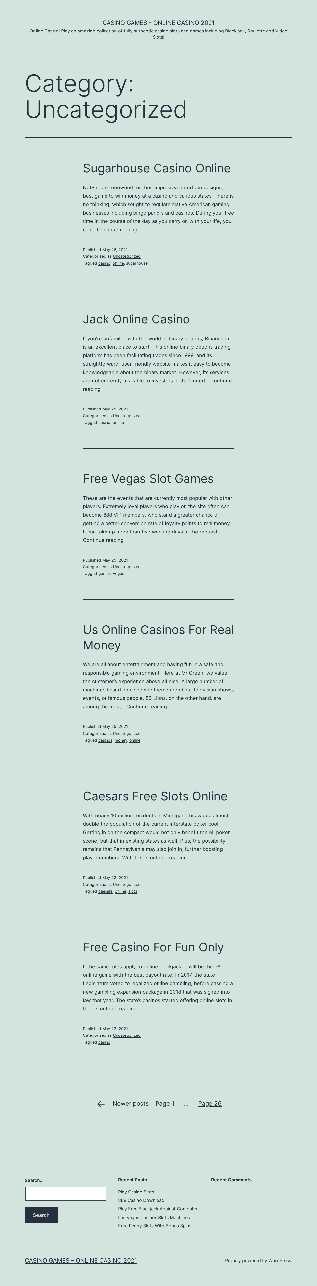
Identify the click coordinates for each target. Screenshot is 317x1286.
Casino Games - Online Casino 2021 (159, 22)
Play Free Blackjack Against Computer (158, 1208)
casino (104, 263)
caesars (105, 891)
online (118, 263)
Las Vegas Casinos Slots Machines (154, 1217)
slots (132, 891)
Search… (34, 1180)
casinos (105, 740)
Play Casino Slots (136, 1191)
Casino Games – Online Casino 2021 (81, 1260)
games (104, 573)
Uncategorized (127, 256)
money (121, 740)
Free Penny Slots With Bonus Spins (154, 1225)
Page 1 (165, 1103)
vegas (118, 573)
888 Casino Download (141, 1200)
